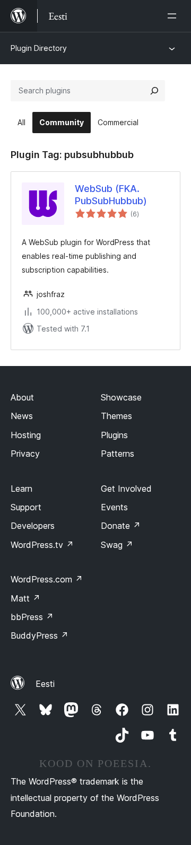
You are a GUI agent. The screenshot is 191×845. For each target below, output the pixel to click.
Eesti (45, 683)
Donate (121, 525)
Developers (33, 525)
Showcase (121, 397)
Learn (21, 488)
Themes (116, 416)
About (22, 397)
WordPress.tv (42, 544)
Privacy (25, 453)
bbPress (32, 617)
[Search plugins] (154, 90)
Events (114, 507)
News (22, 416)
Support (26, 507)
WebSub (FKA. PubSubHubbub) (111, 194)
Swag (117, 544)
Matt (25, 598)
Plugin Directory (39, 48)
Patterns (117, 453)
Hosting (26, 435)
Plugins (114, 435)
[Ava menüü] (174, 16)
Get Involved (126, 488)
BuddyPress (39, 635)
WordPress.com (47, 579)
